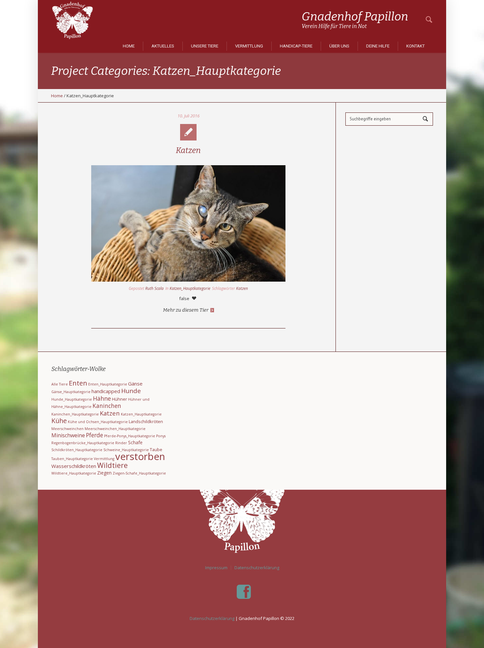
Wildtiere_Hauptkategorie (73, 473)
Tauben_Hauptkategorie (72, 458)
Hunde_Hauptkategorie (71, 399)
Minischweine (68, 435)
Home (57, 96)
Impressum (216, 568)
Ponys (161, 436)
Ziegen (104, 473)
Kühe (59, 420)
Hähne (102, 398)
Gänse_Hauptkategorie (71, 391)
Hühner (119, 399)
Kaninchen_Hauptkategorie (75, 414)
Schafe (135, 442)
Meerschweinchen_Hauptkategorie (115, 428)
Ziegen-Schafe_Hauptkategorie (139, 473)
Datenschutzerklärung (256, 568)
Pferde (94, 435)
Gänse (135, 383)
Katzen (188, 150)
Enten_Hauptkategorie (107, 384)
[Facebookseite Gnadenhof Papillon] (243, 592)
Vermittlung (104, 458)
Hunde (131, 390)
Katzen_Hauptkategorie (190, 288)
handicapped (106, 391)
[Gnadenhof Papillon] (242, 513)
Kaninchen (107, 406)
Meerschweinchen (67, 428)
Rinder (121, 443)
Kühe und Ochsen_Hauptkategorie (98, 421)
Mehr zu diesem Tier (185, 310)
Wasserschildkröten (73, 466)
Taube (156, 449)
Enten (78, 382)
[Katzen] (188, 223)
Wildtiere (112, 465)
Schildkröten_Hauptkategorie (76, 449)
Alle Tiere (59, 384)
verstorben (140, 456)
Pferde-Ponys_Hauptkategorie (129, 436)
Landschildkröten (146, 421)
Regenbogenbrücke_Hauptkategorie (82, 443)
